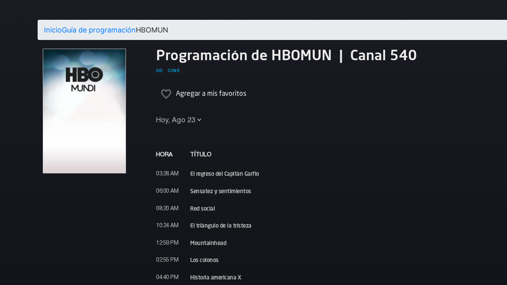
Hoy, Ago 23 (175, 120)
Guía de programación (99, 30)
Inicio (53, 30)
